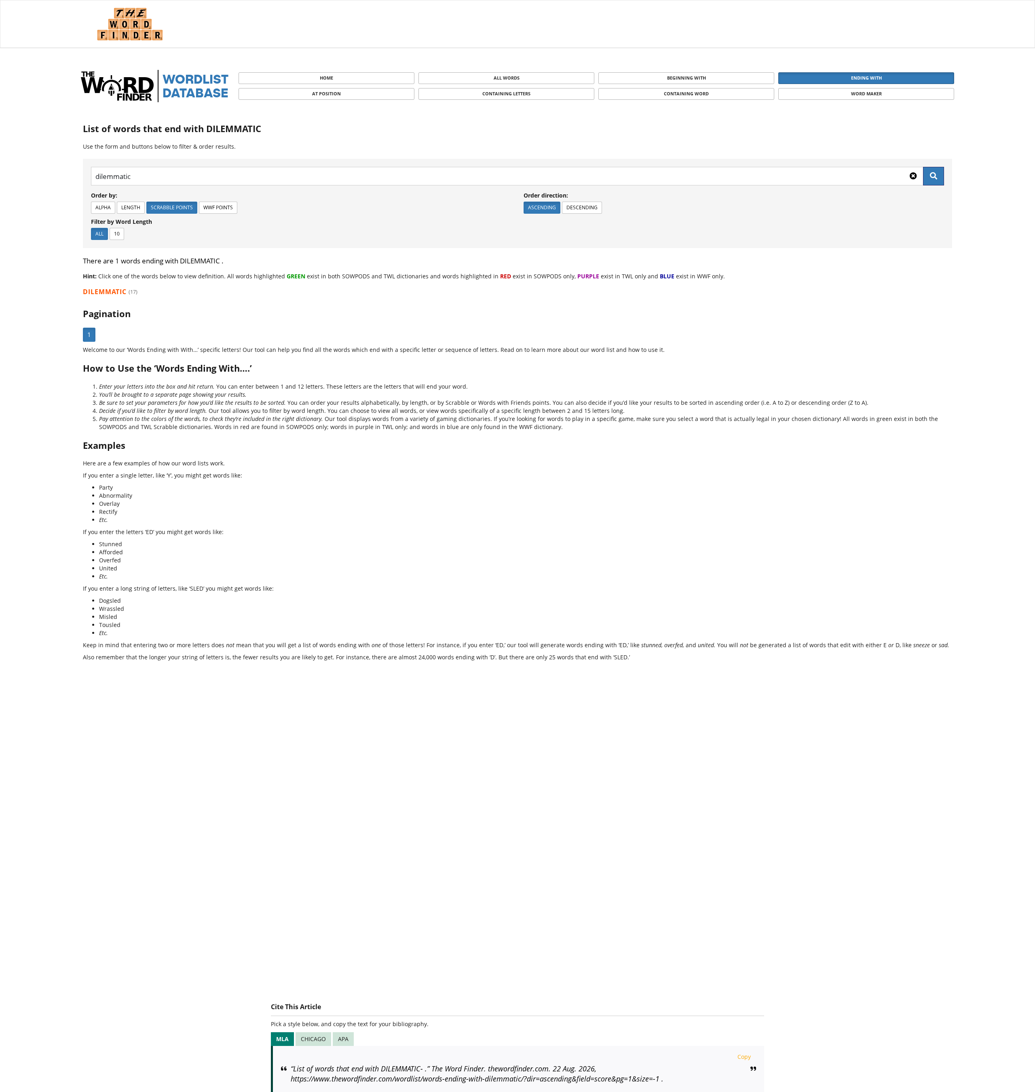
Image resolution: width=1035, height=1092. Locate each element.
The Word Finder (130, 24)
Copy (744, 1056)
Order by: (104, 195)
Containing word (686, 93)
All (99, 233)
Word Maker (866, 93)
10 (117, 233)
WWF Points (218, 207)
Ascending (542, 207)
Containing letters (506, 93)
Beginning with (686, 78)
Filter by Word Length (121, 221)
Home (326, 78)
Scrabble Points (172, 207)
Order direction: (546, 195)
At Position (326, 93)
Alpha (103, 207)
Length (130, 207)
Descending (582, 207)
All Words (507, 78)
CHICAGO (313, 1039)
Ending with (866, 78)
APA (343, 1039)
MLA (282, 1039)
